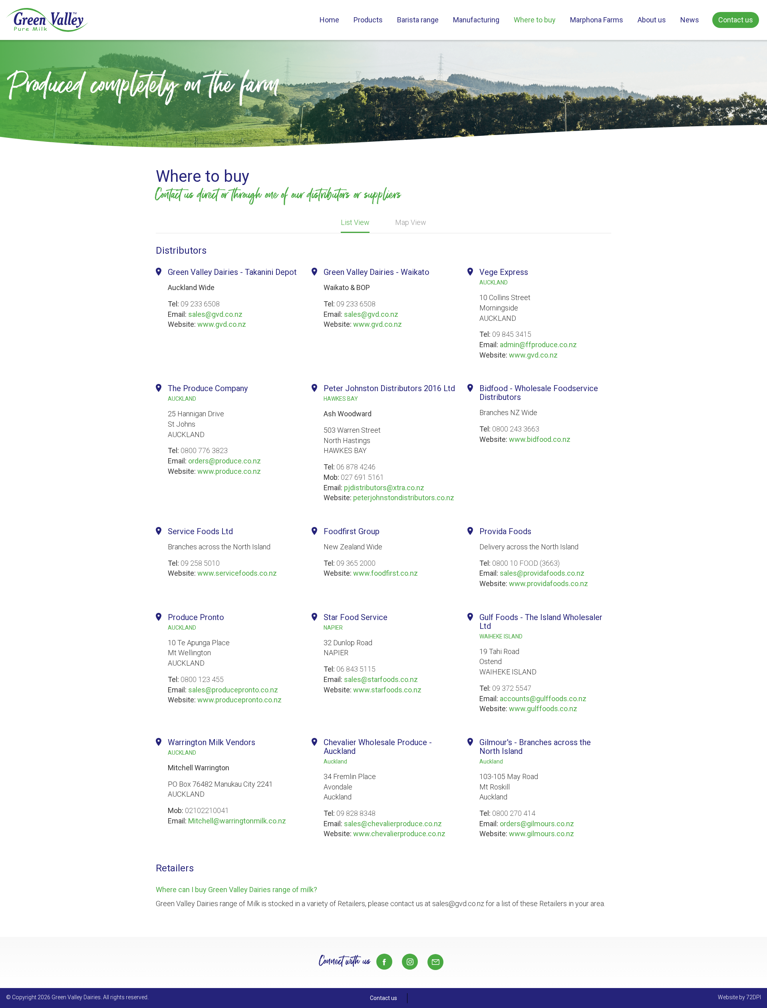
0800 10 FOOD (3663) (526, 563)
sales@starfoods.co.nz (381, 679)
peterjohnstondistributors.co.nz (403, 497)
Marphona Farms (596, 20)
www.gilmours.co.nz (541, 833)
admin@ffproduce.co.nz (538, 344)
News (689, 20)
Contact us (735, 20)
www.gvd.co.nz (221, 324)
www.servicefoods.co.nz (237, 573)
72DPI (753, 997)
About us (652, 20)
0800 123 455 (202, 679)
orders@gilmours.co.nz (537, 823)
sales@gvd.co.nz (215, 314)
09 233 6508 (200, 304)
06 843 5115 (356, 669)
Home (329, 20)
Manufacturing (476, 20)
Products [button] (368, 20)
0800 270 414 (513, 813)
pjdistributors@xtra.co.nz (384, 487)
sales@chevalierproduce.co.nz (393, 823)
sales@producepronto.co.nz (233, 690)
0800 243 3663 (515, 429)
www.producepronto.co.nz (239, 700)
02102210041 (207, 810)
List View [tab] (355, 222)
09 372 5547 (511, 688)
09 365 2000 (356, 563)
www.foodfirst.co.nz (385, 573)
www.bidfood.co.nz (539, 439)
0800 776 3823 (204, 450)
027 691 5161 (362, 477)
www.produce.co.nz (229, 471)
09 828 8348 (356, 813)
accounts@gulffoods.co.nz (543, 698)
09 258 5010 (200, 563)
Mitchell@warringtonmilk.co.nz (237, 821)
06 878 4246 (356, 467)
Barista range (418, 20)
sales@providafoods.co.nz (542, 573)
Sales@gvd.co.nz (435, 962)
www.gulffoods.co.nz (543, 708)
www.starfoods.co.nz (387, 690)
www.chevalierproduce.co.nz (399, 833)
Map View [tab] (410, 222)
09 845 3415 (511, 334)
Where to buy (535, 20)
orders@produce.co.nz (224, 461)
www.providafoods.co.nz (548, 583)
